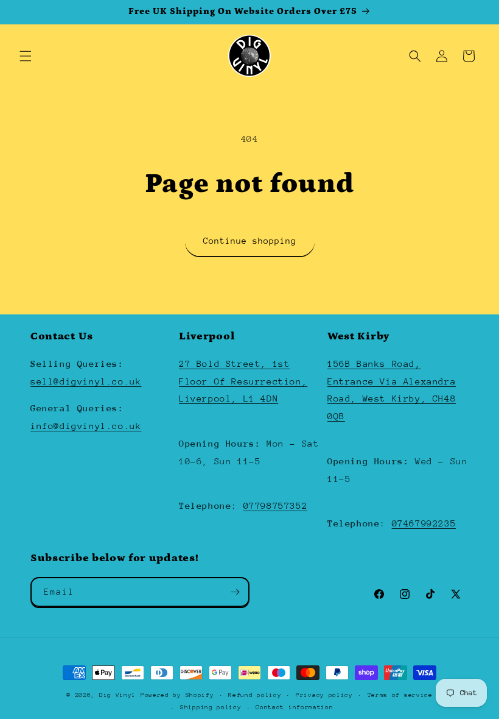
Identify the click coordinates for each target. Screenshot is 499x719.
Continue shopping (249, 241)
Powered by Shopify (177, 695)
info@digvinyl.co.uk (85, 425)
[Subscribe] (235, 592)
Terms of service (400, 695)
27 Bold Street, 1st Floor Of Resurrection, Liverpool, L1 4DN (243, 381)
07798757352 (275, 505)
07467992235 (424, 523)
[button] (25, 56)
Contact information (294, 707)
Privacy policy (324, 695)
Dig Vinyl (117, 695)
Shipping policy (211, 707)
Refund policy (254, 695)
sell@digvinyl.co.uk (85, 381)
